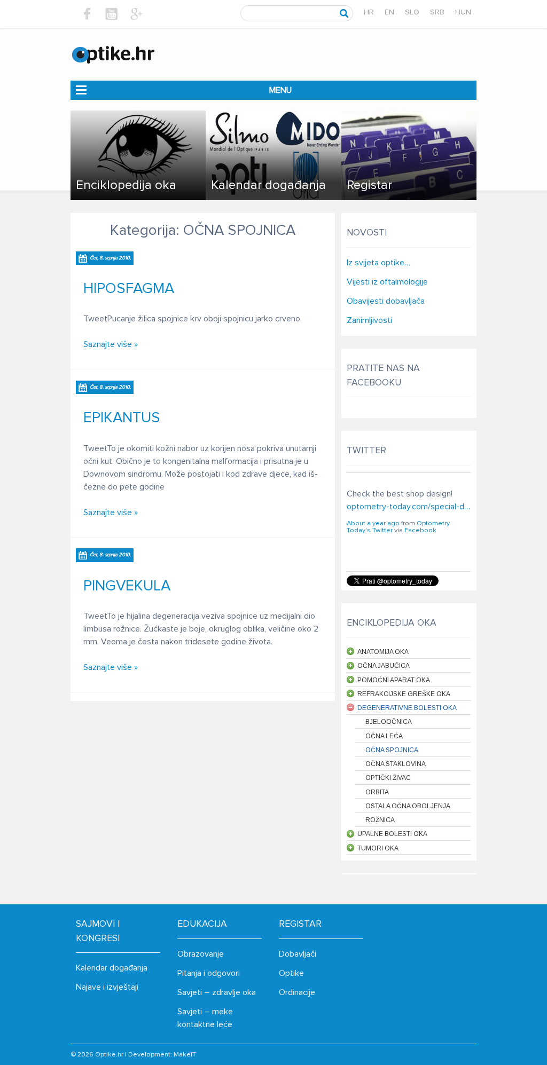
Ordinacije (297, 992)
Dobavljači (297, 954)
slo (412, 12)
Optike (291, 973)
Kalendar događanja (111, 968)
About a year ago (373, 523)
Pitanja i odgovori (208, 973)
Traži (344, 13)
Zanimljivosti (369, 320)
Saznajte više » (110, 344)
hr (369, 12)
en (389, 12)
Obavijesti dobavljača (386, 301)
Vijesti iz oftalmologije (387, 282)
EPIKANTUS (121, 418)
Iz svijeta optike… (378, 262)
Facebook (420, 530)
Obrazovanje (200, 954)
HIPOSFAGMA (128, 288)
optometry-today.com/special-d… (408, 506)
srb (437, 12)
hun (463, 12)
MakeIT (185, 1054)
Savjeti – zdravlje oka (216, 992)
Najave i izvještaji (107, 987)
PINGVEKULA (126, 586)
